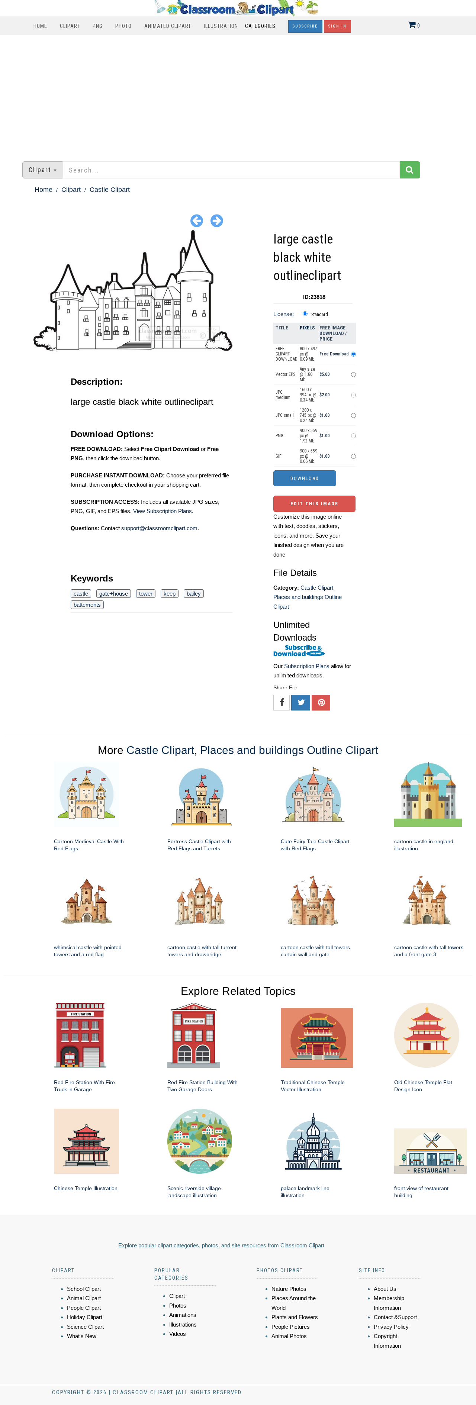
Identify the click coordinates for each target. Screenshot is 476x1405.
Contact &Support (395, 1317)
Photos (177, 1305)
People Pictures (290, 1327)
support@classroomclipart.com (159, 528)
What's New (81, 1336)
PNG (98, 26)
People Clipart (84, 1308)
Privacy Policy (391, 1327)
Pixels (307, 328)
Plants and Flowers (294, 1317)
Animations (182, 1315)
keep (170, 593)
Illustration (221, 26)
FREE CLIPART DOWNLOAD (287, 354)
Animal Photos (289, 1336)
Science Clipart (85, 1327)
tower (145, 593)
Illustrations (183, 1324)
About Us (385, 1289)
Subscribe (305, 26)
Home (40, 26)
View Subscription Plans (162, 511)
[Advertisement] (238, 94)
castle (81, 593)
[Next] (216, 220)
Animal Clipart (84, 1298)
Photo (123, 26)
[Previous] (196, 220)
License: (283, 314)
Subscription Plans (306, 666)
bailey (194, 593)
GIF (279, 456)
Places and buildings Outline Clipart (289, 750)
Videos (177, 1334)
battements (87, 605)
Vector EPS (285, 374)
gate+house (113, 593)
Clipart (70, 26)
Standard (319, 314)
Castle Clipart (110, 189)
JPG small (285, 415)
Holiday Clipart (84, 1317)
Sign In (337, 26)
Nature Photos (288, 1289)
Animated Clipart (167, 26)
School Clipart (84, 1289)
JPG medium (283, 395)
